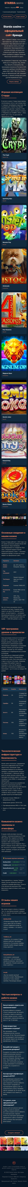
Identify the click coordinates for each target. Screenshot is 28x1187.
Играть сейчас (14, 81)
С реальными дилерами (9, 12)
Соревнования (21, 12)
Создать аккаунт (20, 16)
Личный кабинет (7, 16)
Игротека (14, 7)
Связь (21, 7)
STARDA (14, 3)
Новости (7, 7)
